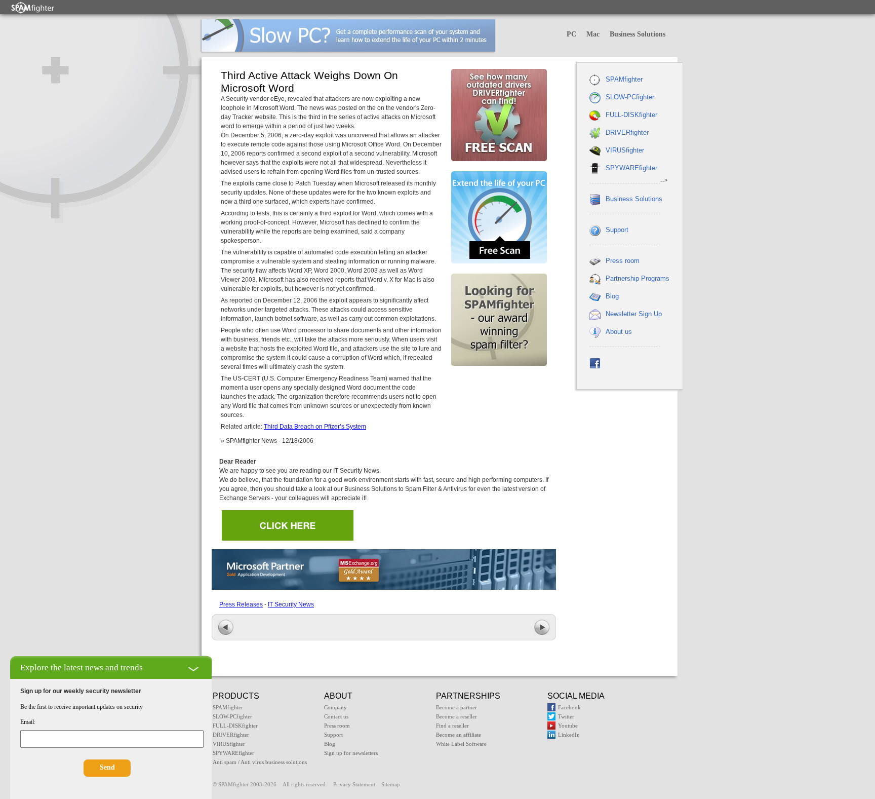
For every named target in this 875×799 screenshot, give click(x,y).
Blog (612, 296)
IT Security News (291, 604)
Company (335, 707)
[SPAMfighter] (33, 7)
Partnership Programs (637, 278)
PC (571, 34)
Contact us (336, 716)
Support (617, 230)
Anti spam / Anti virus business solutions (260, 762)
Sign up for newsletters (351, 753)
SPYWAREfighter (631, 168)
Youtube (568, 725)
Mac (593, 34)
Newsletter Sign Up (634, 314)
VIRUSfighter (625, 150)
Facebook (569, 707)
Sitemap (390, 784)
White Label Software (461, 744)
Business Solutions (637, 34)
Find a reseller (452, 725)
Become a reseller (456, 716)
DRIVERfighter (627, 132)
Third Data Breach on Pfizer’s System (315, 426)
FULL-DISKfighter (631, 115)
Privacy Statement (354, 784)
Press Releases (241, 604)
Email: (27, 722)
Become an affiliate (458, 735)
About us (619, 331)
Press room (623, 260)
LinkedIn (569, 735)
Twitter (566, 716)
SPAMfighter (624, 79)
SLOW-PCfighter (630, 97)
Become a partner (456, 707)
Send (107, 767)
